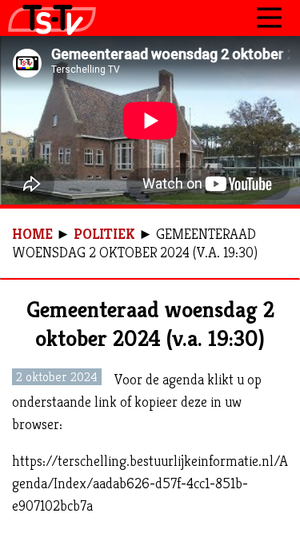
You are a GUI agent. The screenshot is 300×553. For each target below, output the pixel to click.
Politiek (104, 234)
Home (32, 234)
